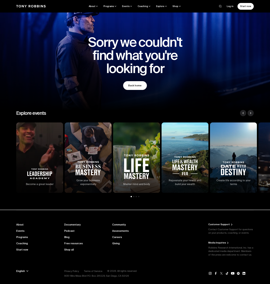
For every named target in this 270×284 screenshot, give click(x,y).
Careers (117, 237)
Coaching (22, 243)
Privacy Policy (71, 271)
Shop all (69, 249)
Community (119, 224)
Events (20, 230)
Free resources (73, 243)
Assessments (120, 230)
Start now (22, 249)
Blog (67, 237)
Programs (22, 237)
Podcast (69, 230)
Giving (116, 243)
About (20, 224)
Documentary (72, 224)
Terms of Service (93, 271)
